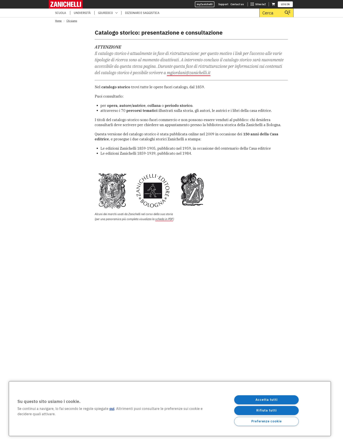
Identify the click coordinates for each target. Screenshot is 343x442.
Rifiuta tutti (266, 410)
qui (111, 408)
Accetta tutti (266, 400)
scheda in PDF (164, 219)
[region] (170, 408)
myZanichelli (205, 4)
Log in (285, 4)
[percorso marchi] (191, 190)
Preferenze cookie (266, 421)
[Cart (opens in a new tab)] (273, 4)
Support (223, 4)
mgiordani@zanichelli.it (188, 72)
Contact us (237, 4)
